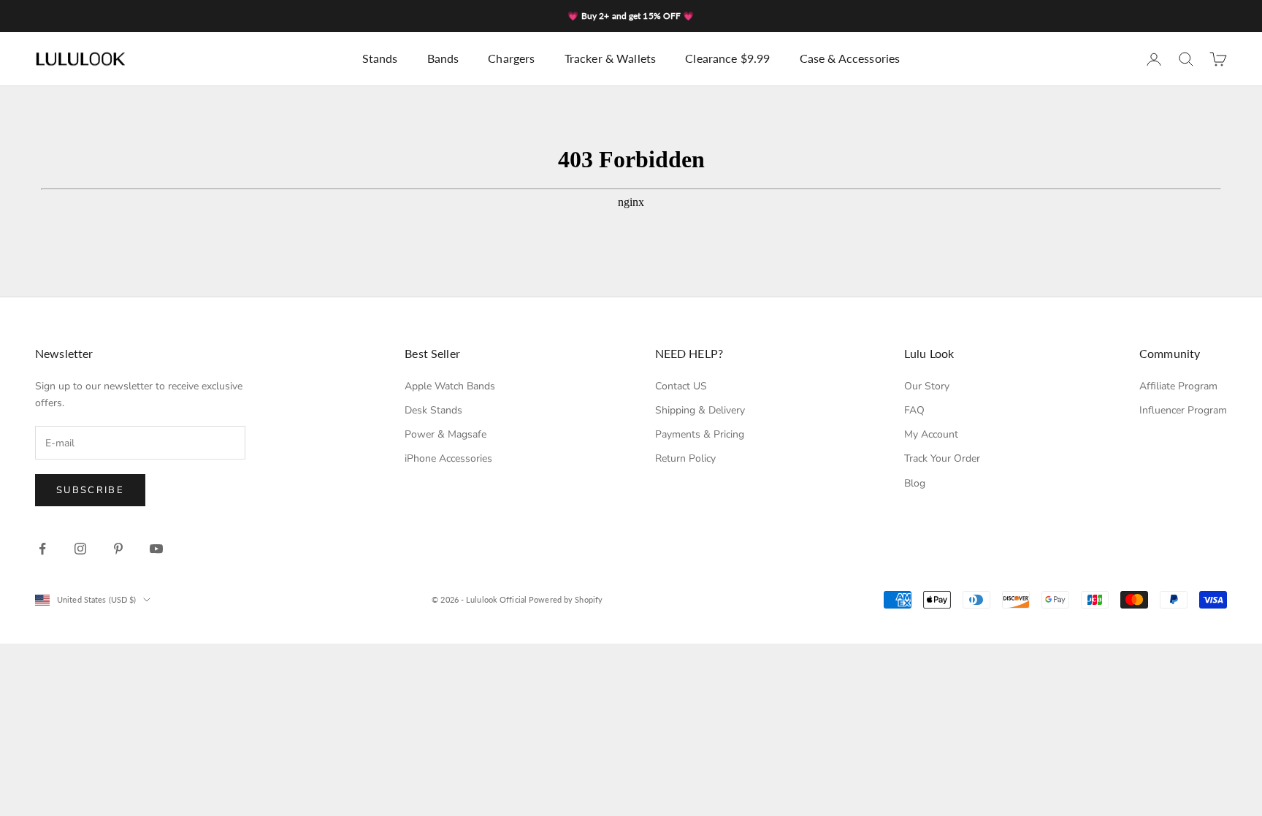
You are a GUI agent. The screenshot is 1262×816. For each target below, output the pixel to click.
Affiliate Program (1178, 386)
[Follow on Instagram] (80, 548)
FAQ (914, 410)
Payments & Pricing (699, 434)
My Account (931, 434)
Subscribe (90, 490)
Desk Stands (433, 410)
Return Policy (685, 458)
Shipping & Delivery (700, 410)
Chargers (511, 58)
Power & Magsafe (445, 434)
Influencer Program (1183, 410)
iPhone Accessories (448, 458)
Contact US (681, 386)
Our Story (926, 386)
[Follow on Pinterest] (118, 548)
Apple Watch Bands (450, 386)
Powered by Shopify (566, 599)
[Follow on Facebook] (42, 548)
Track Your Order (942, 458)
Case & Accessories (850, 58)
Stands (380, 58)
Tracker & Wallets (611, 58)
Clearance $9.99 (727, 58)
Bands (443, 58)
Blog (914, 483)
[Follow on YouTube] (156, 548)
